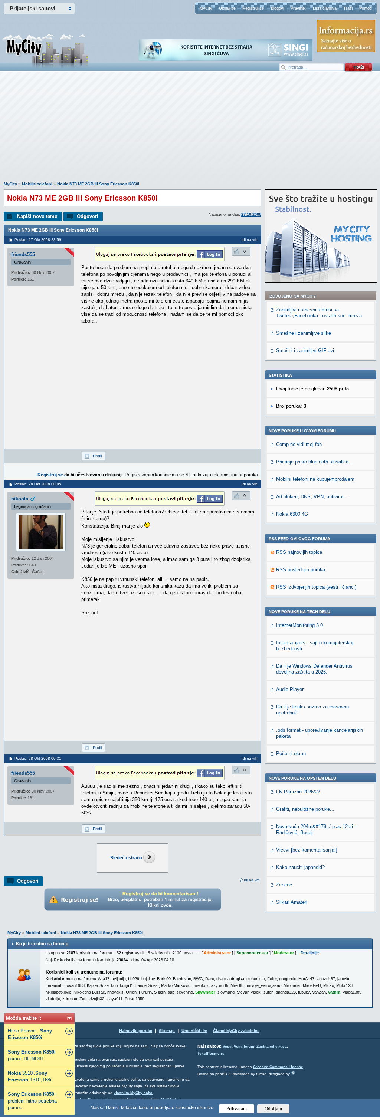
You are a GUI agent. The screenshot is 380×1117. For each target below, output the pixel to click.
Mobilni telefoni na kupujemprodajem (315, 479)
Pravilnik (298, 8)
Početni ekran (291, 753)
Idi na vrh (252, 880)
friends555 (23, 254)
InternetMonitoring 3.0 (299, 625)
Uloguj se (227, 8)
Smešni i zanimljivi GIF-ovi (305, 350)
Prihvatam (236, 1108)
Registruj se (253, 8)
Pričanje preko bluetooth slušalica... (314, 462)
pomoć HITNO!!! (32, 1055)
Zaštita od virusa (271, 1046)
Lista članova (325, 8)
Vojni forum (244, 1046)
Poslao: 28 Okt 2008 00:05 (37, 484)
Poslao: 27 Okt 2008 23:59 (37, 240)
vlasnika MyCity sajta (133, 1093)
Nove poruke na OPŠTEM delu (302, 778)
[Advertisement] (190, 130)
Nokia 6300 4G (292, 514)
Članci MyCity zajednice (236, 1030)
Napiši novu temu (37, 216)
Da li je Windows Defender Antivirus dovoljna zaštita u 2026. (314, 669)
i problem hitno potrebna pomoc (32, 1100)
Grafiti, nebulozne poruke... (305, 809)
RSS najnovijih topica (299, 552)
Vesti (227, 1046)
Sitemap (167, 1030)
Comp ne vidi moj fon (299, 444)
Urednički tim (194, 1030)
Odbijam (273, 1108)
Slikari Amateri (291, 902)
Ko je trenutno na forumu (42, 943)
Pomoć (365, 8)
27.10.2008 (251, 214)
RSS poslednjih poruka (300, 569)
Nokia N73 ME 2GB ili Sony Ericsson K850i (98, 184)
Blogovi (277, 8)
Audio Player (290, 689)
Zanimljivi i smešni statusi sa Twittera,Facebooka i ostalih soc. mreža (319, 312)
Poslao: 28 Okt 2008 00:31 (37, 758)
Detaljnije (310, 953)
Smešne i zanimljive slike (303, 333)
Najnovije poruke (135, 1030)
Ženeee (284, 885)
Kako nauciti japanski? (300, 867)
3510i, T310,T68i (29, 1076)
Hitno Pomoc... (30, 1034)
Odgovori (87, 216)
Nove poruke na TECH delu (299, 611)
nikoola (19, 499)
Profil (97, 456)
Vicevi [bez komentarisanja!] (306, 850)
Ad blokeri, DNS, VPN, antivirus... (312, 496)
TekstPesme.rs (211, 1053)
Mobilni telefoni (37, 184)
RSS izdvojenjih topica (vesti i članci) (316, 587)
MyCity (206, 8)
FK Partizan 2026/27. (299, 791)
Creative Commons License (278, 1067)
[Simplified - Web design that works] (293, 1072)
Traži (348, 8)
